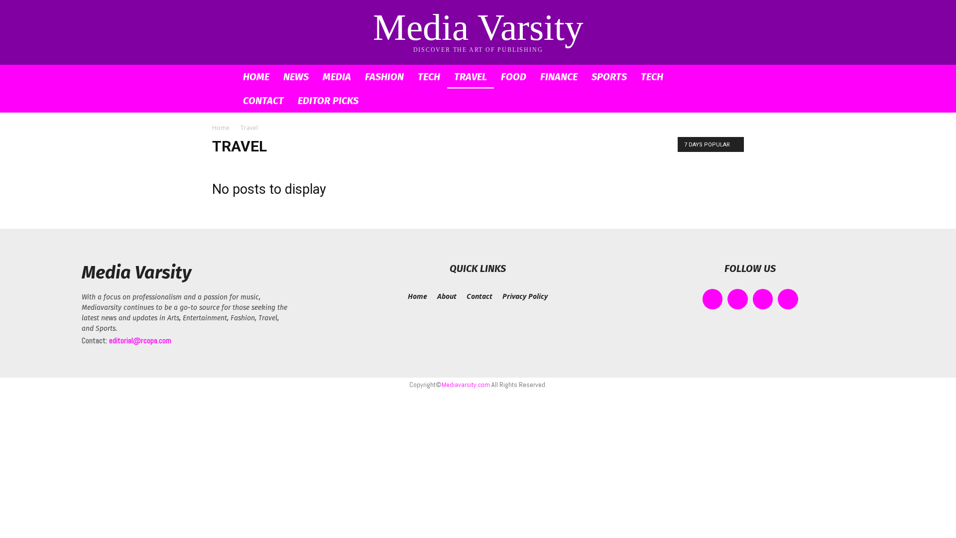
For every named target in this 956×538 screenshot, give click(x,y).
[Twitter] (763, 299)
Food (513, 77)
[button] (732, 77)
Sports (609, 77)
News (296, 77)
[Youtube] (788, 299)
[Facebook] (713, 299)
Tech (429, 77)
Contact (263, 101)
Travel (470, 77)
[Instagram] (737, 299)
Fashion (384, 77)
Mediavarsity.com (466, 384)
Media (337, 77)
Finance (559, 77)
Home (256, 77)
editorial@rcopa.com (140, 340)
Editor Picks (328, 101)
